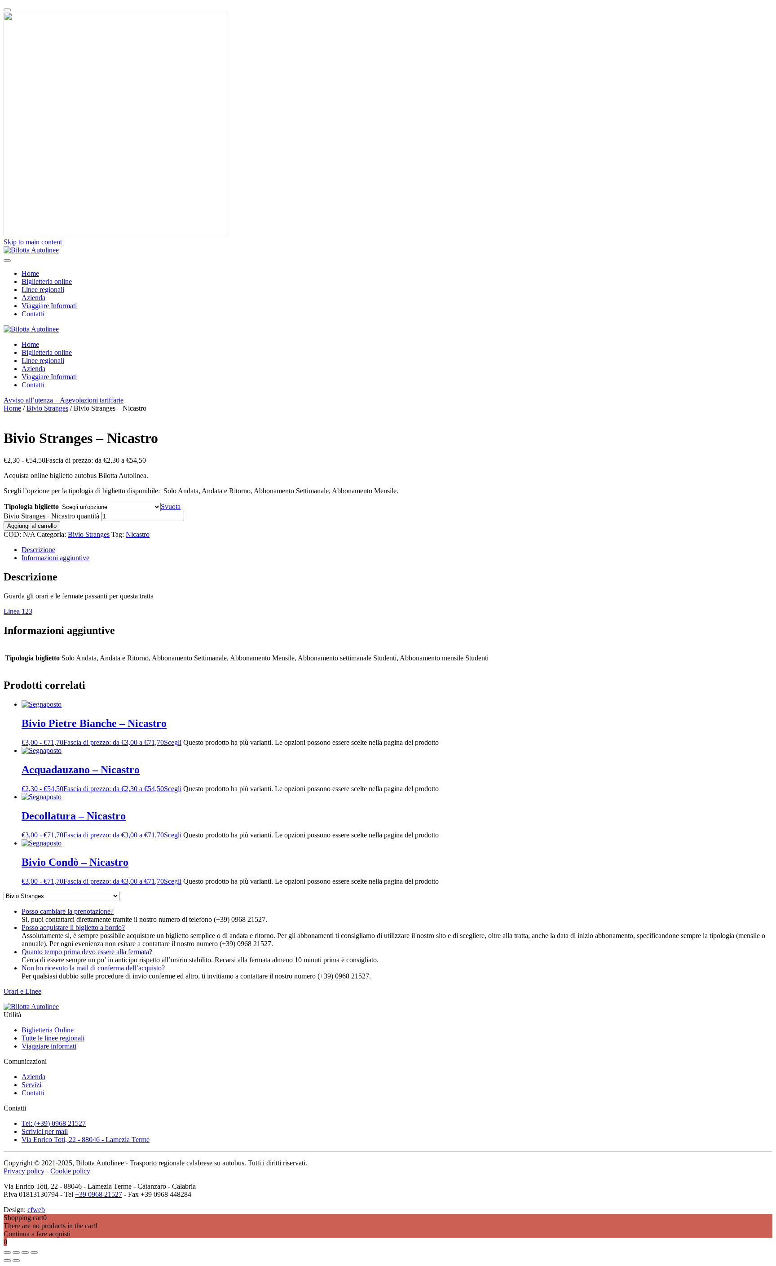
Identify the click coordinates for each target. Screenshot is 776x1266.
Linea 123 (18, 611)
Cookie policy (70, 1171)
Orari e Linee (22, 991)
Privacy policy (24, 1171)
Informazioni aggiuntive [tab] (55, 558)
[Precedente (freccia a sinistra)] (7, 1260)
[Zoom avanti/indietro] (7, 1252)
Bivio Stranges (47, 408)
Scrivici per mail (45, 1131)
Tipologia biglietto (31, 506)
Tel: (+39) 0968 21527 (54, 1123)
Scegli (172, 742)
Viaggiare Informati (49, 306)
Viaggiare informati (49, 1046)
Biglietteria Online (48, 1030)
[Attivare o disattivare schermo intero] (16, 1252)
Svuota (171, 506)
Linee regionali (43, 289)
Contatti (33, 314)
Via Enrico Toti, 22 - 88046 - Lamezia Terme (86, 1139)
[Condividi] (25, 1252)
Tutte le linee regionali (53, 1038)
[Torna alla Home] (31, 250)
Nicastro (138, 534)
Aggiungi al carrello (32, 525)
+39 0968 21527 (98, 1194)
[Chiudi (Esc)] (34, 1252)
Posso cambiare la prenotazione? (68, 911)
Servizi (31, 1085)
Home (30, 273)
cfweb (36, 1209)
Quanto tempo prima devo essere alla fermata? (87, 952)
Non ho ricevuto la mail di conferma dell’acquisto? (93, 968)
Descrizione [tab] (38, 549)
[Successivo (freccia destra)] (16, 1260)
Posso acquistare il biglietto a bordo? (73, 927)
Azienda (33, 297)
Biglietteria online (47, 281)
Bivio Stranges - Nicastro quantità (51, 516)
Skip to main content (33, 242)
